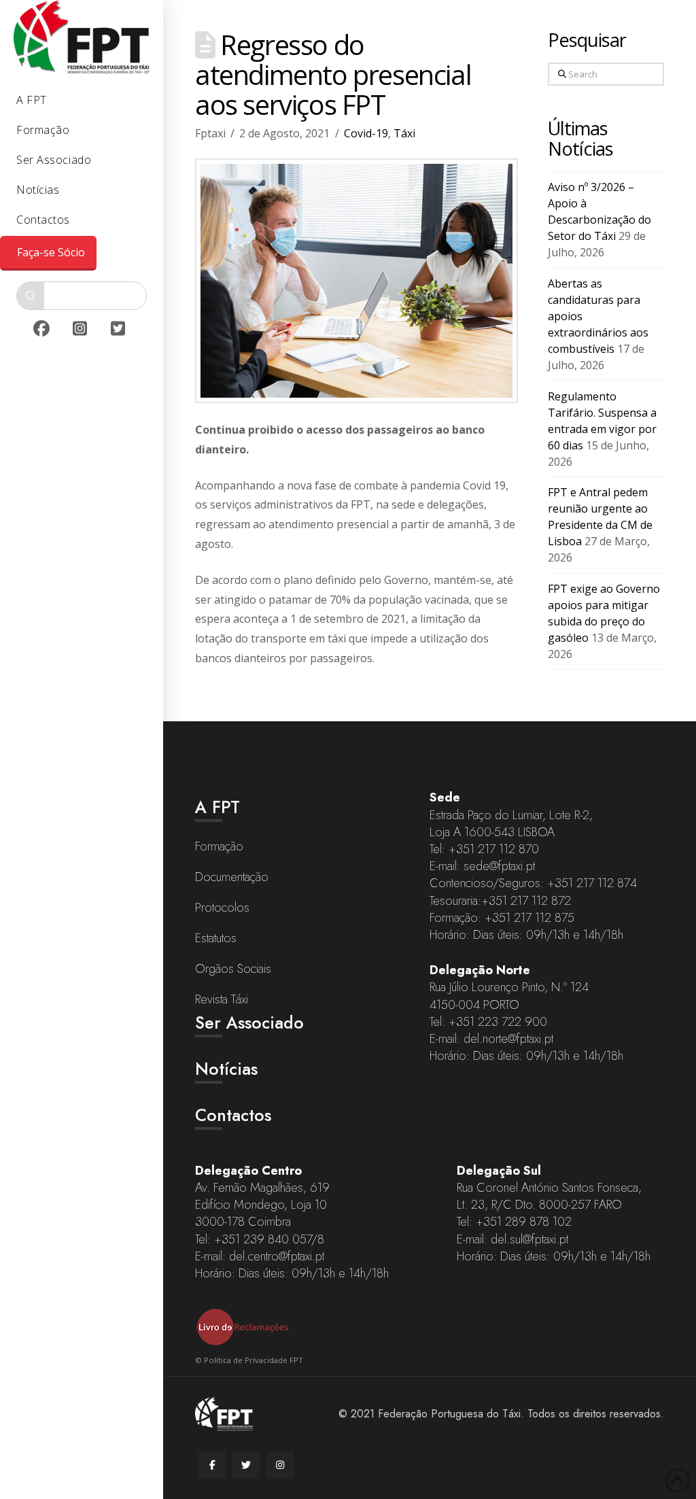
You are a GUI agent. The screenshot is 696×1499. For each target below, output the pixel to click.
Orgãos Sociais (233, 969)
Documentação (231, 877)
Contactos (233, 1115)
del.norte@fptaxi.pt (508, 1039)
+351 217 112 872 (526, 901)
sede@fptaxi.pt (499, 866)
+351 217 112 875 (529, 918)
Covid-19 (366, 133)
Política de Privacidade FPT (253, 1360)
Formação (219, 846)
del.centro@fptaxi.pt (276, 1256)
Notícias (226, 1068)
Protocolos (222, 907)
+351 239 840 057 (262, 1239)
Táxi (404, 133)
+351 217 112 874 (592, 883)
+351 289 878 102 (524, 1221)
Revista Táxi (221, 999)
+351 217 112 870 (494, 849)
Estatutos (216, 938)
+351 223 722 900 (498, 1022)
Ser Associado (249, 1022)
